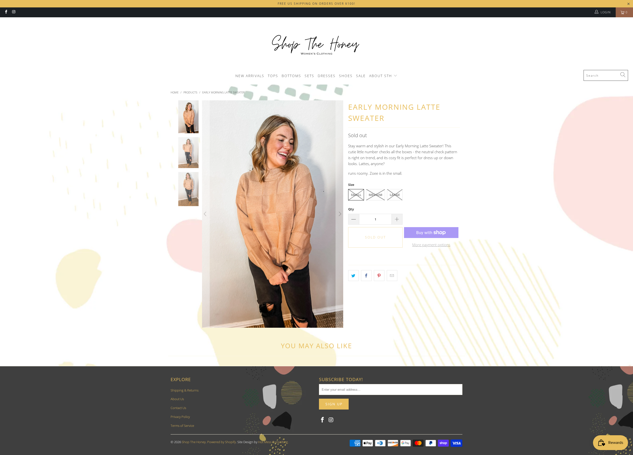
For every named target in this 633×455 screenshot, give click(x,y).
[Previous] (206, 214)
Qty (351, 209)
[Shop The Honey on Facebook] (6, 12)
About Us (177, 399)
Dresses (327, 75)
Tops (273, 75)
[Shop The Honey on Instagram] (13, 12)
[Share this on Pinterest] (379, 275)
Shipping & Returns (185, 390)
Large (395, 195)
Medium (375, 195)
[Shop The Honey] (316, 45)
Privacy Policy (180, 416)
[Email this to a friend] (392, 275)
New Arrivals (249, 75)
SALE (361, 75)
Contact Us (178, 408)
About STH (381, 75)
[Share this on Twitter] (353, 275)
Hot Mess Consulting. (273, 442)
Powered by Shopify (221, 442)
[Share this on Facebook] (366, 275)
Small (356, 195)
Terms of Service (182, 425)
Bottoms (291, 75)
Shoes (346, 75)
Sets (309, 75)
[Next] (339, 214)
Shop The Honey (194, 442)
